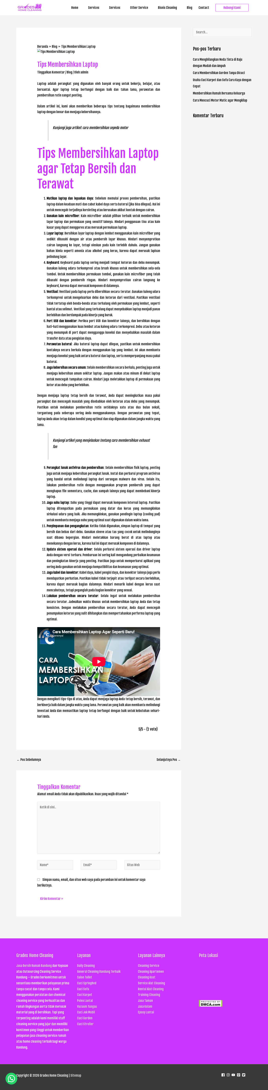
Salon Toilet (84, 977)
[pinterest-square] (239, 1075)
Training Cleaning (149, 995)
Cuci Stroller (85, 1024)
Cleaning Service (148, 966)
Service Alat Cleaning (151, 983)
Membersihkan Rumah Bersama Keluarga (219, 93)
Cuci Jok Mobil (86, 1012)
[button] (232, 7)
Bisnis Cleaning (167, 8)
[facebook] (223, 1075)
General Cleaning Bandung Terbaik (98, 972)
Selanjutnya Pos (169, 760)
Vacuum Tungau (87, 1006)
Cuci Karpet (84, 995)
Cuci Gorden (84, 1018)
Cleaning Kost (146, 977)
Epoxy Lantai (146, 1012)
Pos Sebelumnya (29, 760)
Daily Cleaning (86, 966)
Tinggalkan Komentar (51, 72)
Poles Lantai (85, 1001)
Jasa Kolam (145, 1006)
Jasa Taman (145, 1001)
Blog (189, 8)
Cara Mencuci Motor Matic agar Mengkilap (220, 100)
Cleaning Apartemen (151, 972)
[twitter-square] (244, 1075)
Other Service (139, 8)
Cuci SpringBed (86, 983)
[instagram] (228, 1075)
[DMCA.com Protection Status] (210, 1003)
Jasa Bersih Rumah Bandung (34, 966)
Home (74, 8)
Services (93, 8)
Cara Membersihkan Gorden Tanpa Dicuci (219, 73)
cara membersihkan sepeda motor (105, 127)
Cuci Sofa (83, 989)
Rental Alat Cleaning (151, 989)
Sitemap (75, 1075)
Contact (204, 8)
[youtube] (234, 1075)
